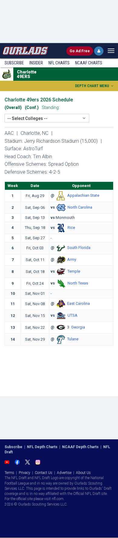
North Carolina (79, 207)
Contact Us (43, 473)
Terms (9, 473)
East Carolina (78, 303)
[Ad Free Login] (98, 51)
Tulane (72, 339)
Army (71, 259)
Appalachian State (83, 195)
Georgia (78, 327)
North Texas (77, 283)
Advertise (64, 473)
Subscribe (14, 62)
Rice (71, 227)
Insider (36, 62)
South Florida (78, 248)
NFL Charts (59, 62)
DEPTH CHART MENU (92, 86)
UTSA (72, 315)
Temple (73, 271)
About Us (83, 473)
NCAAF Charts (88, 62)
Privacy (24, 473)
